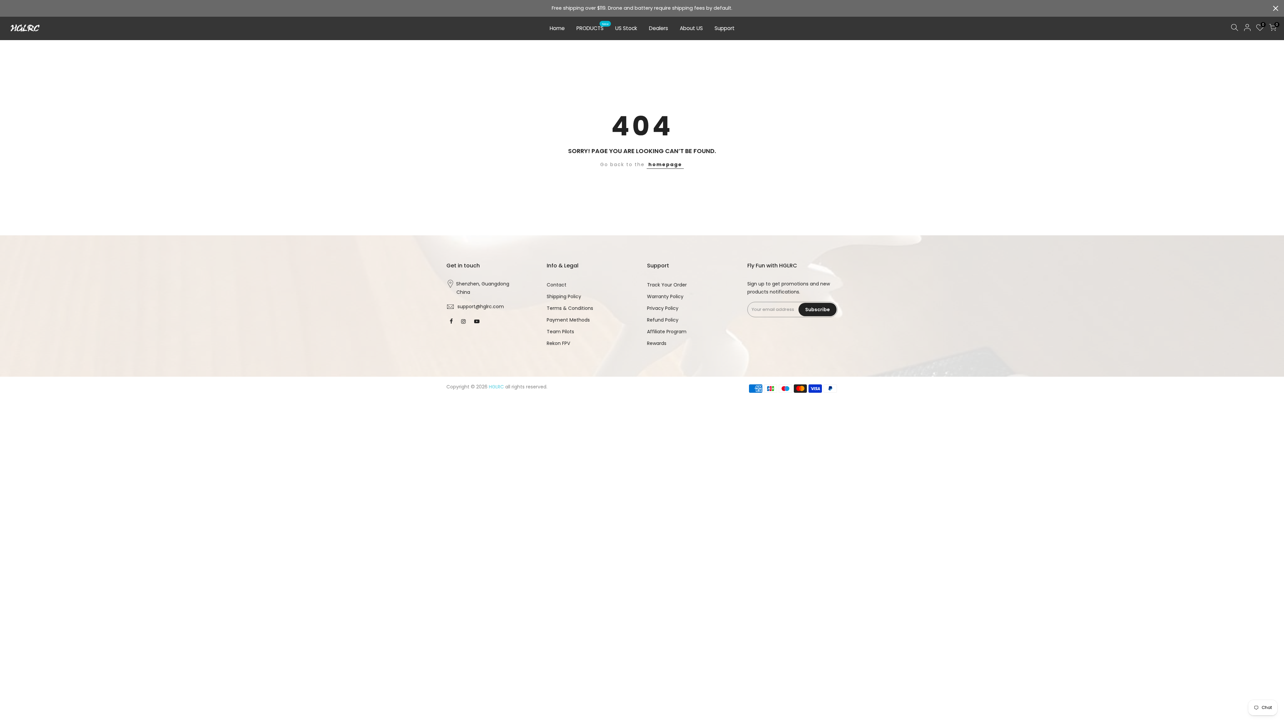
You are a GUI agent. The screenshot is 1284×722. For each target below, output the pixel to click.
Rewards (656, 343)
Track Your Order (667, 284)
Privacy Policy (662, 308)
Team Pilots (560, 331)
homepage (665, 164)
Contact (556, 284)
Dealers (658, 28)
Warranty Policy (665, 296)
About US (691, 28)
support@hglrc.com (480, 306)
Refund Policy (662, 320)
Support (725, 28)
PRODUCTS (592, 27)
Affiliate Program (666, 331)
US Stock (626, 28)
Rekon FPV (558, 343)
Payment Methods (568, 320)
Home (557, 28)
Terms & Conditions (570, 308)
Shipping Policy (564, 296)
